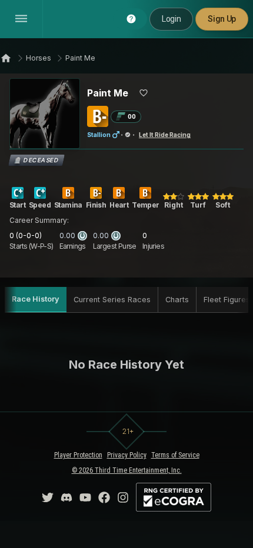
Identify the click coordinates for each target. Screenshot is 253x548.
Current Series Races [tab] (112, 299)
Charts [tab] (177, 299)
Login (171, 19)
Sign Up (222, 19)
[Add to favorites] (143, 93)
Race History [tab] (35, 299)
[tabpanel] (126, 365)
